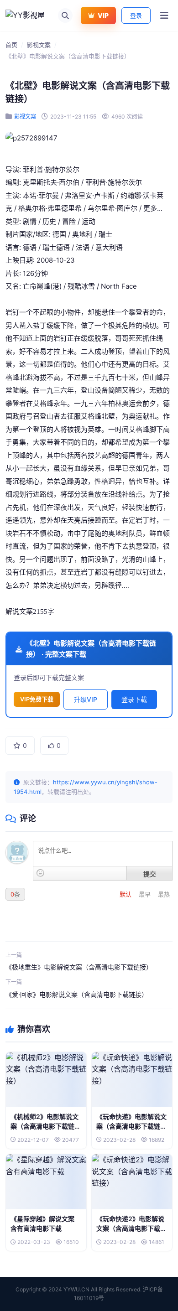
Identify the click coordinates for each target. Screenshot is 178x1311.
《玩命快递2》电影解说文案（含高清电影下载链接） (131, 1228)
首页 (11, 44)
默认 (126, 894)
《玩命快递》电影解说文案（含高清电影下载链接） (131, 1126)
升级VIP (85, 699)
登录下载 (134, 699)
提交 (149, 873)
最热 (164, 894)
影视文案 (39, 44)
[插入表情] (40, 873)
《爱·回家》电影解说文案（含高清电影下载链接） (76, 994)
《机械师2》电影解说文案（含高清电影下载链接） (44, 1126)
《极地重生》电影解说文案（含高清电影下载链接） (78, 967)
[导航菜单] (164, 15)
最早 (145, 894)
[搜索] (65, 15)
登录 (136, 15)
